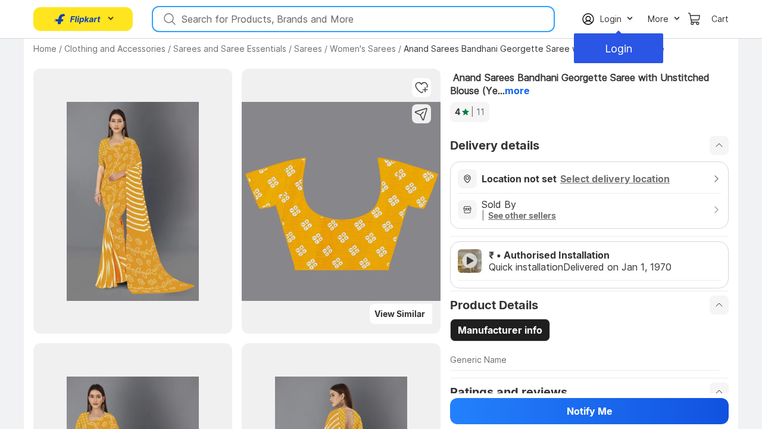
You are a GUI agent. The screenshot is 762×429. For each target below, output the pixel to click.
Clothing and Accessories (114, 48)
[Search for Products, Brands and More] (168, 19)
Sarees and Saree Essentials (229, 48)
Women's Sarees (363, 48)
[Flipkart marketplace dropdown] (77, 19)
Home (45, 48)
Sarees (308, 48)
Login (618, 48)
